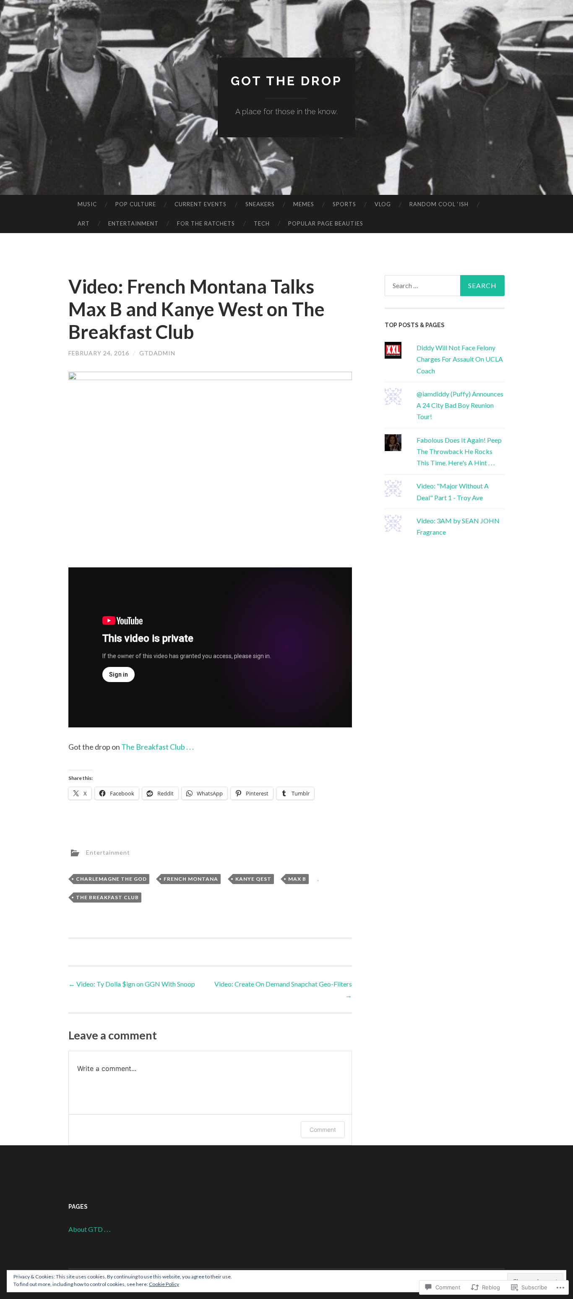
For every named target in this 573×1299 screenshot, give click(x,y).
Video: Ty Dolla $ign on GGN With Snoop (131, 984)
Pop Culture (135, 204)
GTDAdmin (157, 353)
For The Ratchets (206, 223)
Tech (262, 223)
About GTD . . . (89, 1229)
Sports (344, 204)
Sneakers (260, 204)
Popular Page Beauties (325, 223)
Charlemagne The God (111, 879)
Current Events (201, 204)
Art (84, 223)
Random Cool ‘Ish (439, 204)
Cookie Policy (164, 1284)
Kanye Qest (253, 879)
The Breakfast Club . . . (157, 746)
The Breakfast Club (107, 897)
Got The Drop (286, 80)
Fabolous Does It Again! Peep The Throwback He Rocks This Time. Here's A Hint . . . (459, 451)
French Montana (191, 879)
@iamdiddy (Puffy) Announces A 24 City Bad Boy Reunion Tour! (460, 405)
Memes (303, 204)
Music (87, 204)
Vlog (383, 204)
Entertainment (133, 223)
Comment (323, 1129)
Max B (297, 879)
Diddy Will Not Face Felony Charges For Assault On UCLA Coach (460, 359)
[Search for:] (445, 285)
